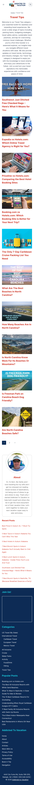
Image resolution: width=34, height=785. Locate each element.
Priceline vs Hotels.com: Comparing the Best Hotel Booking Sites (16, 179)
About (4, 739)
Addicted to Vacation (20, 780)
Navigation (6, 765)
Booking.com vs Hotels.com (13, 681)
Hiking (6, 666)
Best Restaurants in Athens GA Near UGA (16, 723)
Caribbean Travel (10, 639)
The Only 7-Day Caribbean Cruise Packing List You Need (17, 255)
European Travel (10, 642)
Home (4, 736)
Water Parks (6, 656)
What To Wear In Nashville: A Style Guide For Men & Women (15, 692)
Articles (5, 746)
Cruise (4, 653)
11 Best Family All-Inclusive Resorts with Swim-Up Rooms (15, 710)
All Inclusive (6, 650)
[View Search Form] (30, 4)
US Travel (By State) (10, 633)
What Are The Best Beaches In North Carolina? (12, 291)
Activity (5, 659)
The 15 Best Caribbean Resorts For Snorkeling (15, 698)
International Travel (9, 636)
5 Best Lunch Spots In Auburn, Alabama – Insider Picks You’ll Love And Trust (15, 560)
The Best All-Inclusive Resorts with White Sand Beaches (15, 686)
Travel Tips (6, 670)
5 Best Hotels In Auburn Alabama (15, 541)
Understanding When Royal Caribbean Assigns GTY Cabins (17, 704)
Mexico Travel (9, 646)
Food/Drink (8, 663)
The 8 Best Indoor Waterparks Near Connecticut (15, 716)
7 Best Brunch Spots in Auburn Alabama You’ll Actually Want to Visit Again (16, 549)
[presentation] (17, 86)
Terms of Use (7, 755)
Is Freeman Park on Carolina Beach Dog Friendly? (13, 397)
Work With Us (7, 749)
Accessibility (7, 759)
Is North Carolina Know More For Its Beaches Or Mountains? (15, 361)
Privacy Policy (7, 752)
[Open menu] (3, 4)
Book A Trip (6, 762)
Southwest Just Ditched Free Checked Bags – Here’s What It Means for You (17, 570)
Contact (5, 742)
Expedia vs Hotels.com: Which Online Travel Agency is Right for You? (15, 143)
